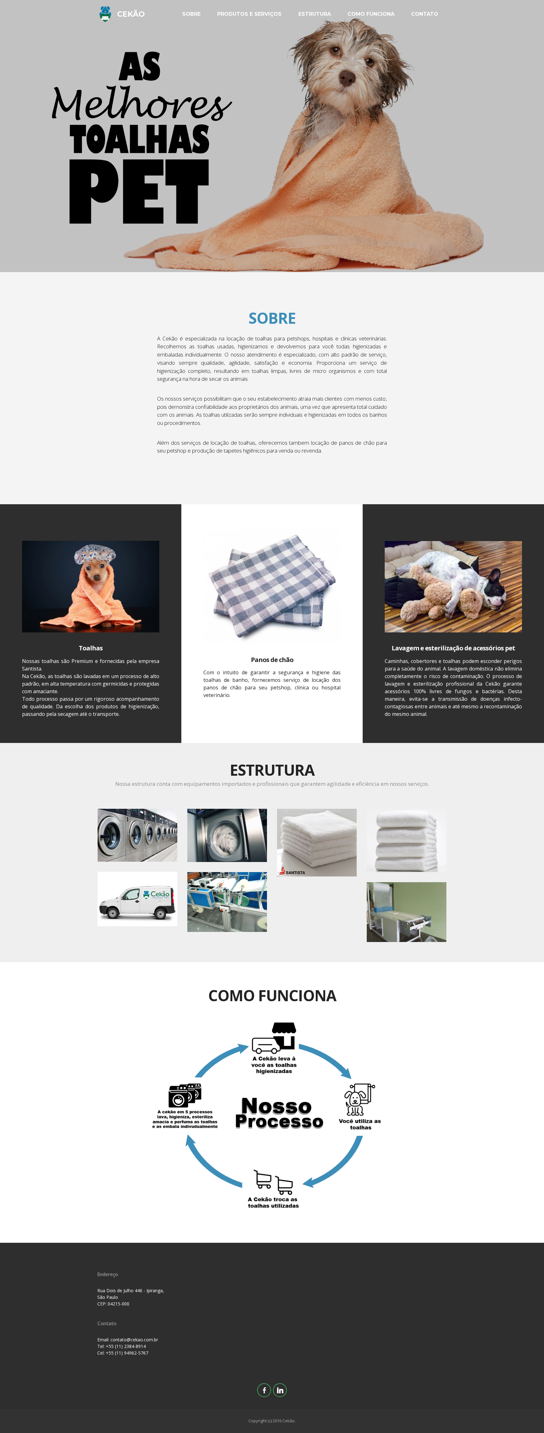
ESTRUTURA (314, 14)
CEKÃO (131, 14)
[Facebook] (264, 1390)
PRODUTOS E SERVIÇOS (249, 14)
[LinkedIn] (280, 1390)
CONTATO (424, 14)
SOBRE (191, 14)
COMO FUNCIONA (371, 14)
